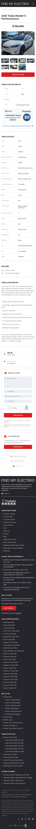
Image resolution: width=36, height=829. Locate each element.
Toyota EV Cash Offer (10, 679)
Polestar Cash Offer (9, 656)
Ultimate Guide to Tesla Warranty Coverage (17, 778)
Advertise (6, 551)
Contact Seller (18, 74)
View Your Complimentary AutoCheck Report (17, 126)
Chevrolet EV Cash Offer (11, 645)
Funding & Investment (7, 794)
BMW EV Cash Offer (10, 648)
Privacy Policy (5, 796)
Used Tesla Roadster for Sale (14, 751)
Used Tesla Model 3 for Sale (14, 743)
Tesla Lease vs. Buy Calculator (13, 548)
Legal (16, 794)
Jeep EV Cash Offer (9, 688)
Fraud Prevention (16, 796)
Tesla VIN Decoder (9, 539)
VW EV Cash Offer (9, 659)
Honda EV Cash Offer (10, 676)
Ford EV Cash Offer (9, 634)
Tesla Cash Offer (8, 622)
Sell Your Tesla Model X (12, 705)
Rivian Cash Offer (9, 625)
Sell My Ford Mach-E (10, 725)
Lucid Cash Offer (8, 628)
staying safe (6, 426)
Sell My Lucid (7, 720)
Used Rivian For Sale (10, 754)
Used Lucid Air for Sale (10, 757)
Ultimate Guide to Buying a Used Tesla (16, 775)
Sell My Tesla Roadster (12, 714)
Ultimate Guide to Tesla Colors (13, 780)
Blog (5, 536)
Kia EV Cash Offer (9, 639)
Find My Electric (5, 484)
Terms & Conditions (25, 794)
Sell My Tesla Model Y (12, 708)
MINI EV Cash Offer (10, 654)
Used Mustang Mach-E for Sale (13, 763)
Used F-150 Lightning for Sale (13, 760)
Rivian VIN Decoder (10, 542)
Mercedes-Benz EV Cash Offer (13, 651)
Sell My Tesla (7, 697)
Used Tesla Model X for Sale (14, 746)
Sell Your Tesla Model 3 (12, 703)
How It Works (8, 525)
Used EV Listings (9, 514)
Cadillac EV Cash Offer (10, 665)
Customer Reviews (9, 522)
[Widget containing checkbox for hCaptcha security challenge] (18, 408)
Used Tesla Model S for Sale (14, 740)
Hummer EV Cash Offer (11, 631)
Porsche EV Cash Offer (11, 671)
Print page (18, 466)
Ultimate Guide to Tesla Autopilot (14, 783)
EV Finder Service (9, 519)
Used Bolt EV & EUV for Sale (12, 766)
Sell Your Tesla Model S (12, 700)
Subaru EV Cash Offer (10, 674)
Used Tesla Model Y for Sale (14, 749)
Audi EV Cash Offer (9, 668)
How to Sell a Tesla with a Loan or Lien (15, 570)
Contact (6, 534)
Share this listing (18, 461)
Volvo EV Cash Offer (10, 682)
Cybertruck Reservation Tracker (13, 545)
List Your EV (8, 608)
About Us (6, 531)
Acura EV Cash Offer (10, 685)
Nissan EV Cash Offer (10, 662)
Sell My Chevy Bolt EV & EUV (13, 728)
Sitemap (24, 796)
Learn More (17, 447)
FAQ (4, 528)
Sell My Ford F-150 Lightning (12, 723)
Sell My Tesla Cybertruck (13, 711)
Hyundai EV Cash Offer (11, 636)
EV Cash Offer (8, 516)
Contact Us (6, 493)
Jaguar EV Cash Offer (10, 642)
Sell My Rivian (8, 717)
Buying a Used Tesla (10, 737)
